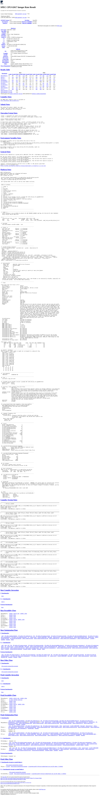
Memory (3, 44)
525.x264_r (3, 83)
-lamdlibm (34, 649)
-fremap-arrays (91, 637)
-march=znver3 (33, 637)
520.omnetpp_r (4, 80)
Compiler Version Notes (9, 500)
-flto (34, 636)
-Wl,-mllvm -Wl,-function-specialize (58, 636)
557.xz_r (3, 89)
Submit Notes (5, 104)
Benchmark (4, 73)
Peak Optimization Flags (9, 715)
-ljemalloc (8, 639)
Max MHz (3, 31)
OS (5, 51)
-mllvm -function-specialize (66, 723)
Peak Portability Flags (8, 695)
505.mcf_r (3, 78)
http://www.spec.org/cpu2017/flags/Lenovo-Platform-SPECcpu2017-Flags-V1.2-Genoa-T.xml (16, 782)
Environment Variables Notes (11, 138)
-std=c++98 (6, 645)
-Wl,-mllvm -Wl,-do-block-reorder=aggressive (22, 742)
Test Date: (27, 20)
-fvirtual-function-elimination (16, 649)
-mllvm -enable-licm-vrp (54, 638)
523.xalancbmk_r (4, 81)
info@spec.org (42, 789)
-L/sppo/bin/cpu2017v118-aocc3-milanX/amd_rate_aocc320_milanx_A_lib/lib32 (45, 766)
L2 (3, 38)
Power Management (5, 66)
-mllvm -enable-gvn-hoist (27, 638)
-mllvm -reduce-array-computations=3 (68, 638)
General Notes (6, 152)
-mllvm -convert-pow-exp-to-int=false (80, 647)
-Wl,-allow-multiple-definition (10, 636)
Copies (10, 74)
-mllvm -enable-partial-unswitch (36, 646)
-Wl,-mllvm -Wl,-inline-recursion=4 (12, 654)
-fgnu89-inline (31, 728)
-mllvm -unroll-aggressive (83, 656)
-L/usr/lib (8, 766)
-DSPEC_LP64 (23, 613)
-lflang (12, 639)
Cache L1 (3, 37)
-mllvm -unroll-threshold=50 (67, 637)
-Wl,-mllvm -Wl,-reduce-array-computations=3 (75, 645)
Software (18, 49)
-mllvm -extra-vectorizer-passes (32, 647)
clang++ (3, 601)
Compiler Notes (6, 97)
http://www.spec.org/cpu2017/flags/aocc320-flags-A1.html (13, 779)
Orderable (3, 35)
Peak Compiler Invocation (10, 675)
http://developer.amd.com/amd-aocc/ (10, 100)
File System (5, 57)
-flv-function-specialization (15, 638)
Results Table (5, 70)
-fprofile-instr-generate (21, 722)
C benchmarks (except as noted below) (11, 762)
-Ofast (42, 722)
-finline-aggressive (62, 646)
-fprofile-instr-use (33, 722)
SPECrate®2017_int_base (20, 13)
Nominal (4, 32)
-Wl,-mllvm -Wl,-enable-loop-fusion (19, 637)
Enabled (3, 34)
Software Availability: (27, 23)
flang (2, 607)
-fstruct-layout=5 (56, 637)
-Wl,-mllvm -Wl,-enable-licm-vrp (25, 636)
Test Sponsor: (5, 21)
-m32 (10, 725)
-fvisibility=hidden (27, 649)
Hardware (13, 28)
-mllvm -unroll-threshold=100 (50, 646)
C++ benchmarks (5, 599)
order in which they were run (16, 93)
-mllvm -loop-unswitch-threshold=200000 (88, 646)
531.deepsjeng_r (4, 84)
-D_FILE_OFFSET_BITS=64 (15, 699)
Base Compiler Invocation (10, 590)
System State (5, 59)
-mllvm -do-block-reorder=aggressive (54, 744)
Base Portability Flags (8, 610)
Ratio (17, 74)
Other (3, 43)
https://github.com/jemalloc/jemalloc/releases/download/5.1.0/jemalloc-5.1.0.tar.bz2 (23, 165)
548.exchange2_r (4, 87)
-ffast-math (49, 637)
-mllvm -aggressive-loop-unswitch (17, 647)
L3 (3, 40)
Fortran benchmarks (6, 604)
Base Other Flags (7, 660)
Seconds (14, 74)
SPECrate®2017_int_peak (20, 17)
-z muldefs (92, 638)
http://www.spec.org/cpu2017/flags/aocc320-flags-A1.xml (10, 783)
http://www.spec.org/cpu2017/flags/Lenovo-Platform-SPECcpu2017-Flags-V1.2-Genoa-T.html (21, 778)
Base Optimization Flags (9, 630)
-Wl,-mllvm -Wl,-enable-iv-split (43, 654)
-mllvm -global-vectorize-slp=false (51, 723)
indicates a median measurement (39, 93)
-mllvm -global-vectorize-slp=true (41, 638)
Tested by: (5, 23)
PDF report (59, 25)
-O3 (28, 637)
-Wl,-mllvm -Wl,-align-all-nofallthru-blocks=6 (77, 636)
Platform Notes (6, 169)
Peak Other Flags (7, 759)
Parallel (5, 54)
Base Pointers (5, 60)
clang (2, 596)
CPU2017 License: (5, 20)
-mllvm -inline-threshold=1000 (80, 637)
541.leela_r (3, 86)
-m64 (2, 636)
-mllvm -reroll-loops (81, 743)
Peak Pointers (5, 62)
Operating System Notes (9, 113)
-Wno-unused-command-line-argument (9, 666)
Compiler (5, 53)
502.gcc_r (3, 77)
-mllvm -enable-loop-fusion (83, 638)
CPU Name (3, 29)
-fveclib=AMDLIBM (42, 637)
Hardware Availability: (27, 21)
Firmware (5, 56)
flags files (5, 776)
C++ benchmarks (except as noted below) (12, 769)
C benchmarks (5, 593)
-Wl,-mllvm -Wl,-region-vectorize (43, 636)
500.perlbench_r (4, 75)
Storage (3, 46)
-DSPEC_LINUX (13, 619)
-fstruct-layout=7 (71, 722)
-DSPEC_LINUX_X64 (14, 613)
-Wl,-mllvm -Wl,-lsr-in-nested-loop (27, 654)
